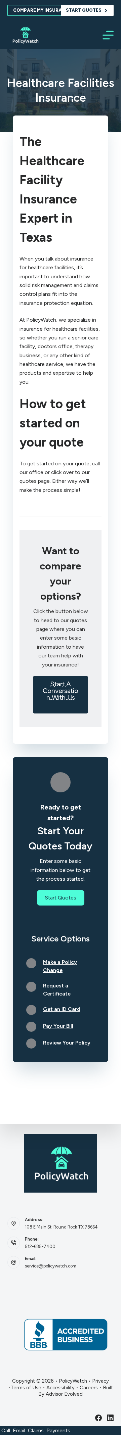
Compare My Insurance (42, 10)
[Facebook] (98, 1418)
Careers (89, 1388)
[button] (60, 694)
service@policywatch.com (50, 1265)
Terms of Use (25, 1388)
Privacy (100, 1381)
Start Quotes (84, 10)
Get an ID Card (61, 1009)
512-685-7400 (40, 1246)
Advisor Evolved (64, 1394)
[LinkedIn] (110, 1418)
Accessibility (60, 1388)
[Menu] (108, 35)
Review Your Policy (66, 1042)
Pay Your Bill (58, 1026)
